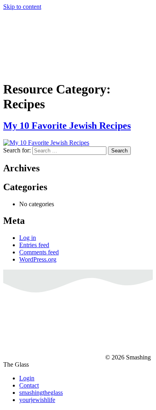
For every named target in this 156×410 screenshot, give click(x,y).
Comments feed (39, 252)
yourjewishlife (37, 399)
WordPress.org (37, 259)
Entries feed (34, 245)
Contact (29, 385)
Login (26, 378)
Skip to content (22, 6)
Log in (27, 237)
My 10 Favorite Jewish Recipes (67, 125)
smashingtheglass (41, 392)
